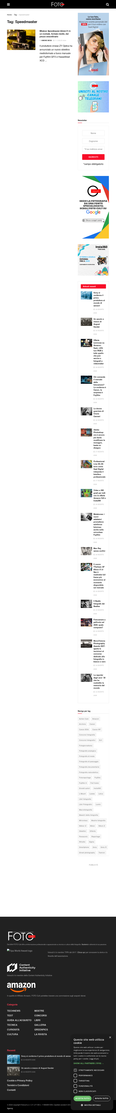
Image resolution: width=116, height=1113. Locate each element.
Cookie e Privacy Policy (19, 1080)
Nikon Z (102, 826)
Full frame (95, 783)
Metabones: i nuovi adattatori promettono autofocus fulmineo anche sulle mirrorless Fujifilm (99, 524)
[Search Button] (107, 4)
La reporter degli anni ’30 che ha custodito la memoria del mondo (99, 681)
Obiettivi (82, 831)
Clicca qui (81, 952)
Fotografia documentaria (89, 767)
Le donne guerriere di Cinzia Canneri (99, 412)
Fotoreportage (85, 777)
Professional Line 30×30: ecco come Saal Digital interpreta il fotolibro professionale (99, 469)
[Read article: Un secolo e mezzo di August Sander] (86, 322)
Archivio (82, 724)
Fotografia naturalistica (88, 772)
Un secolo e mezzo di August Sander (99, 323)
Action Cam (84, 719)
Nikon (92, 826)
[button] (92, 1063)
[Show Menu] (8, 4)
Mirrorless (83, 820)
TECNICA (12, 1024)
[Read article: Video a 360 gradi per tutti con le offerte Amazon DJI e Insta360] (86, 493)
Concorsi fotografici (87, 740)
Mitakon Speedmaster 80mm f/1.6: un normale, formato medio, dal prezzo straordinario (55, 33)
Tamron (102, 852)
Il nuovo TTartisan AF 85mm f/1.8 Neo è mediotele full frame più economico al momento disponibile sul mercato (100, 576)
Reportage (96, 836)
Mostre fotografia (98, 820)
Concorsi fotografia (87, 735)
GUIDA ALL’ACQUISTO (19, 1020)
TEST (10, 1015)
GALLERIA (40, 1024)
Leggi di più (94, 1058)
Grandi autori (84, 788)
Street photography (87, 852)
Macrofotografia (85, 810)
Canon (92, 724)
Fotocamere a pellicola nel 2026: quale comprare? (99, 623)
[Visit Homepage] (58, 4)
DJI (100, 740)
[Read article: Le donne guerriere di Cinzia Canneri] (86, 411)
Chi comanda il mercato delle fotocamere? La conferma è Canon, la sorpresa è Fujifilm (100, 386)
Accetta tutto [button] (82, 1098)
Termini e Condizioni (18, 1085)
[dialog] (92, 1072)
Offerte (93, 831)
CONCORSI (40, 1015)
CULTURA (12, 1034)
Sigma (91, 842)
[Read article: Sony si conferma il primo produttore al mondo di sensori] (86, 295)
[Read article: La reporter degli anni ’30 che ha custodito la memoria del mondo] (86, 678)
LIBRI (37, 1020)
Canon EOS (84, 729)
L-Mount (82, 793)
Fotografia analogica (87, 751)
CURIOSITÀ (13, 1029)
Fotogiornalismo (85, 745)
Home (9, 14)
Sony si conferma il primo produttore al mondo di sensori (99, 299)
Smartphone (84, 847)
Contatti (11, 1090)
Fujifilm (97, 777)
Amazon (95, 719)
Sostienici (85, 944)
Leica (101, 793)
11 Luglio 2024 (60, 40)
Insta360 (97, 788)
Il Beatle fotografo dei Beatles (99, 603)
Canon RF (97, 729)
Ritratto (82, 842)
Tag (15, 14)
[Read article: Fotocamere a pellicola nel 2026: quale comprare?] (86, 622)
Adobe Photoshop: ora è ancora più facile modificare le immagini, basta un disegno (99, 438)
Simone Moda (46, 40)
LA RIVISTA (40, 1034)
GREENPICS (41, 1029)
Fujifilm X (83, 783)
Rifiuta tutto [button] (101, 1098)
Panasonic (83, 836)
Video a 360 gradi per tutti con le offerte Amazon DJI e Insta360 (100, 495)
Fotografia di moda (86, 756)
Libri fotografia (85, 799)
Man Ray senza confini (99, 549)
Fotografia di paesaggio (88, 761)
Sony (95, 847)
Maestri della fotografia (88, 815)
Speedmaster (24, 14)
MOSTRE (39, 1010)
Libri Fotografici (85, 804)
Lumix (98, 804)
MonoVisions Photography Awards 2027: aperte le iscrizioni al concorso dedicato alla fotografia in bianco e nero (100, 651)
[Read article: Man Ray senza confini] (86, 551)
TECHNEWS (13, 1010)
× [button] (110, 1037)
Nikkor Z (82, 826)
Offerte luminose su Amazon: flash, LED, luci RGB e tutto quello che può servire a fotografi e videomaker (99, 352)
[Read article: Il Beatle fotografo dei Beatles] (86, 604)
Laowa (92, 793)
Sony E (104, 847)
